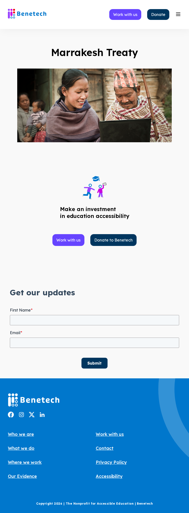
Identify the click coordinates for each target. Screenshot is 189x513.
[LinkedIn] (42, 415)
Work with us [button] (125, 14)
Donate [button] (158, 14)
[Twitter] (32, 415)
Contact (104, 448)
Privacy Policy (111, 462)
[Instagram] (21, 415)
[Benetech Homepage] (34, 400)
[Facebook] (11, 416)
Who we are (21, 434)
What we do (21, 448)
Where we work (25, 462)
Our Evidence (22, 476)
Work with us (110, 434)
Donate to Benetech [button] (113, 240)
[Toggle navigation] (178, 14)
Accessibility (109, 476)
